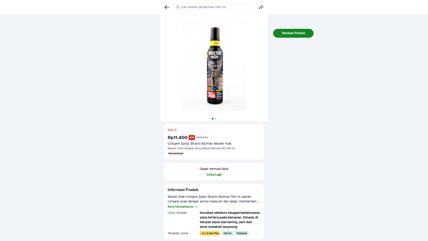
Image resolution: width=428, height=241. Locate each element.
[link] (166, 7)
